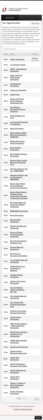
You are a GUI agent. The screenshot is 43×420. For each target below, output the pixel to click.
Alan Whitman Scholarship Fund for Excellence (17, 109)
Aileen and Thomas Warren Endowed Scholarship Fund (17, 101)
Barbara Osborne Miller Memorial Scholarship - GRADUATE (18, 135)
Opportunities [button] (10, 18)
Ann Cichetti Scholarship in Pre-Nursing (19, 123)
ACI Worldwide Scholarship (15, 85)
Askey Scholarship (17, 128)
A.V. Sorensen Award (17, 65)
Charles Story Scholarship (15, 378)
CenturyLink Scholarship (19, 347)
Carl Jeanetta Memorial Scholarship (18, 297)
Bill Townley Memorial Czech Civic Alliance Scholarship (18, 205)
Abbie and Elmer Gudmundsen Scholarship (16, 77)
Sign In (38, 418)
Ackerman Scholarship (18, 90)
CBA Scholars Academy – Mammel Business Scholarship (18, 326)
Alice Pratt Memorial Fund (17, 117)
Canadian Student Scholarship (16, 276)
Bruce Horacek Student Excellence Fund (18, 242)
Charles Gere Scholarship (14, 359)
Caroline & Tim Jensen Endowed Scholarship (18, 312)
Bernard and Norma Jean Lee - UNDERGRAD (19, 170)
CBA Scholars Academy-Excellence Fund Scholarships (19, 334)
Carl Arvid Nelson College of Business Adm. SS (17, 290)
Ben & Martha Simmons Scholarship (18, 155)
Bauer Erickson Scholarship (15, 149)
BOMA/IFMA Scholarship (19, 211)
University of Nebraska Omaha (22, 409)
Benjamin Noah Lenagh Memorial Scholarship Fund (18, 162)
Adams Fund (14, 94)
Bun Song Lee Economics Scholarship (18, 255)
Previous (29, 399)
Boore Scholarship (17, 215)
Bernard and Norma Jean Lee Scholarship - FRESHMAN (19, 177)
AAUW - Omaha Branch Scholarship (18, 70)
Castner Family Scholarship (15, 318)
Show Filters (35, 23)
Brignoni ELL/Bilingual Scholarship (18, 227)
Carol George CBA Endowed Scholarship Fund (18, 304)
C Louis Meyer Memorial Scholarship (19, 261)
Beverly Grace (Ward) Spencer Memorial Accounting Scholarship (18, 186)
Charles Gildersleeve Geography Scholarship (18, 365)
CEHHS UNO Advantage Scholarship (18, 341)
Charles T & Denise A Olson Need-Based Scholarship (17, 385)
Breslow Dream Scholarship (15, 221)
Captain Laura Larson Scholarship (17, 282)
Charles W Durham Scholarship (17, 392)
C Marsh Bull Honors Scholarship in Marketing (17, 268)
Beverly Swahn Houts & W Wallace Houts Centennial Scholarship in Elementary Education (19, 195)
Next (36, 399)
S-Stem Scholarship (17, 59)
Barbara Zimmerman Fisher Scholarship (17, 142)
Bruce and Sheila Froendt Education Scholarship (16, 234)
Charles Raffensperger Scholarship (18, 371)
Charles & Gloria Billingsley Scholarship (18, 352)
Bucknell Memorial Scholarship (17, 248)
